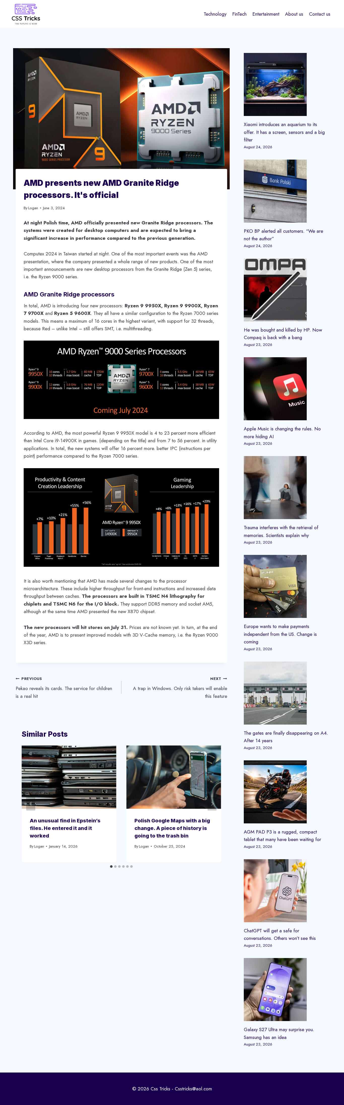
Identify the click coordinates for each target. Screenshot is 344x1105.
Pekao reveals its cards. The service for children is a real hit (64, 687)
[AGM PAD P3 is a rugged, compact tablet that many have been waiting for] (286, 791)
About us (294, 14)
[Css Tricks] (26, 14)
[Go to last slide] (30, 804)
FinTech (239, 14)
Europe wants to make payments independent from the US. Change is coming (280, 634)
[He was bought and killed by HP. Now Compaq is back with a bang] (286, 289)
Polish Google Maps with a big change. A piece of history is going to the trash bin (172, 828)
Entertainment (265, 14)
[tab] (111, 866)
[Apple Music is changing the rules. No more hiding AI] (286, 388)
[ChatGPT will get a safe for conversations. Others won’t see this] (286, 890)
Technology (215, 14)
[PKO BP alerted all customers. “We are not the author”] (286, 191)
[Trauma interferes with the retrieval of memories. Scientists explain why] (286, 487)
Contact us (319, 14)
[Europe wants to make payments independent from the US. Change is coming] (286, 586)
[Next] (212, 804)
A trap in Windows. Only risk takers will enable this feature (180, 687)
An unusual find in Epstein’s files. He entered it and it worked (65, 828)
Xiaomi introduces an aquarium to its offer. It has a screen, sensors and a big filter (284, 132)
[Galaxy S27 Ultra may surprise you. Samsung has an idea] (286, 989)
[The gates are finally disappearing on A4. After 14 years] (286, 693)
